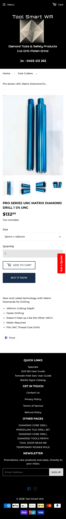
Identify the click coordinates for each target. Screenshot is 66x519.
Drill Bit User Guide (33, 371)
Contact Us (33, 392)
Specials (33, 366)
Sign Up (56, 472)
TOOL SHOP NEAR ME (33, 442)
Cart (60, 4)
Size (5, 229)
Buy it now (19, 277)
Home (6, 73)
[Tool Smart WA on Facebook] (29, 489)
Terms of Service (33, 405)
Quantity (8, 246)
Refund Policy (33, 412)
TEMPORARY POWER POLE (33, 447)
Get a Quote (61, 263)
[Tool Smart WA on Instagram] (35, 489)
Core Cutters (25, 73)
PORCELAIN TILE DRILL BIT (33, 429)
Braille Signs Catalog (33, 380)
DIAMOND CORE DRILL (33, 425)
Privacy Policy (33, 399)
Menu (10, 4)
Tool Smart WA (34, 498)
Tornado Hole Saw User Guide (33, 375)
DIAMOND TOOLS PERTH (33, 438)
